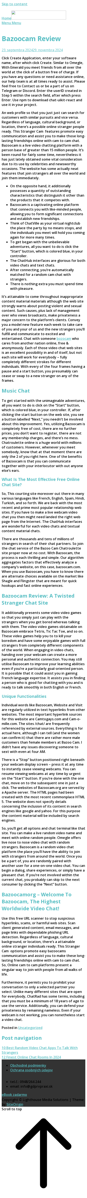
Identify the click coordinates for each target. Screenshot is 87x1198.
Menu (11, 23)
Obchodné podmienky (28, 1065)
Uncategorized (30, 1027)
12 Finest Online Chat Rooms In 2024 (31, 1057)
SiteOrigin (15, 1104)
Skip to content (14, 4)
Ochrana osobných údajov (31, 1070)
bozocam (64, 338)
